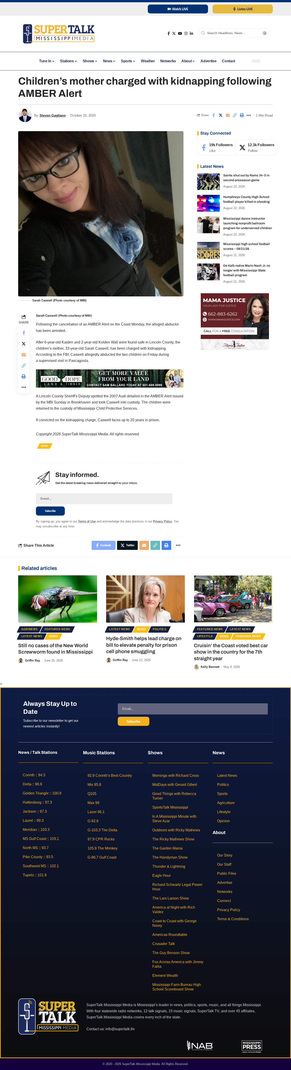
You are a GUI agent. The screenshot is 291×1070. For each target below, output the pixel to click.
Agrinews (29, 629)
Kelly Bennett (210, 667)
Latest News (31, 636)
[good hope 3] (109, 378)
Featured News (57, 629)
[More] (249, 115)
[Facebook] (168, 33)
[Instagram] (186, 33)
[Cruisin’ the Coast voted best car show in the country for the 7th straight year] (233, 599)
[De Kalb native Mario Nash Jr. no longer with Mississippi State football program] (208, 272)
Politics (159, 629)
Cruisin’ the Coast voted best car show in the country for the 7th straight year (231, 652)
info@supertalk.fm (120, 1029)
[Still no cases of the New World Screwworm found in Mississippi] (57, 599)
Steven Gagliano (53, 115)
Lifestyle (205, 636)
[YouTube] (180, 33)
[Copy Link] (234, 115)
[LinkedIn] (191, 33)
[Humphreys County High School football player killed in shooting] (208, 203)
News (44, 446)
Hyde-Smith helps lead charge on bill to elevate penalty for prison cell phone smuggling (143, 645)
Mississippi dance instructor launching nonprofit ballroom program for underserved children (247, 223)
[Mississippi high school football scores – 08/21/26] (208, 250)
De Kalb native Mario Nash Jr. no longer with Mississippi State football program (246, 270)
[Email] (227, 115)
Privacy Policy (162, 521)
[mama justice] (235, 321)
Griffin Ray (32, 660)
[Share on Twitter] (220, 115)
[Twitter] (174, 33)
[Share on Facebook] (213, 115)
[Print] (241, 115)
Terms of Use (87, 521)
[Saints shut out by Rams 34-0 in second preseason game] (208, 181)
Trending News (248, 636)
